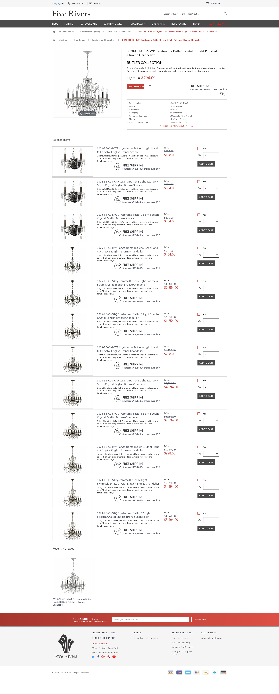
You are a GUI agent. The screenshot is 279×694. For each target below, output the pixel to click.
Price (166, 147)
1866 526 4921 (78, 3)
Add (204, 148)
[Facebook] (98, 656)
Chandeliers (79, 40)
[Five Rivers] (71, 13)
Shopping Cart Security (182, 647)
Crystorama (158, 24)
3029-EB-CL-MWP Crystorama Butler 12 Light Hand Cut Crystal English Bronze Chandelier (128, 448)
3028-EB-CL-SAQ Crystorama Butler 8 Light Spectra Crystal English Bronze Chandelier (128, 415)
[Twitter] (93, 656)
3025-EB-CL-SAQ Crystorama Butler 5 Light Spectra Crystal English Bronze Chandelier (128, 316)
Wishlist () (215, 3)
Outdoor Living (89, 24)
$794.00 (148, 77)
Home (55, 24)
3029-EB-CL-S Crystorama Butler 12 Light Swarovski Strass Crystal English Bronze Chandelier (128, 481)
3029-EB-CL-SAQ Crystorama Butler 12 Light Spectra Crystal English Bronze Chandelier (124, 514)
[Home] (53, 32)
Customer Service (217, 24)
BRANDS (197, 24)
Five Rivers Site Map (180, 642)
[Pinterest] (108, 656)
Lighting (69, 24)
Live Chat (98, 3)
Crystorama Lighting (90, 31)
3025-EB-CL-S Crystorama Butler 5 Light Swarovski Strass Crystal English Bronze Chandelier (128, 282)
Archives (137, 632)
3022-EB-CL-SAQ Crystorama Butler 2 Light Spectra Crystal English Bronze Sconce (128, 216)
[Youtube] (114, 656)
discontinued (136, 86)
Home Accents (178, 24)
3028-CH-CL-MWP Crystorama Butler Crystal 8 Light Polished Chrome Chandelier (72, 602)
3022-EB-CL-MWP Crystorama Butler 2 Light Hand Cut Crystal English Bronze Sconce (127, 150)
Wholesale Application (211, 638)
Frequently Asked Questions (145, 638)
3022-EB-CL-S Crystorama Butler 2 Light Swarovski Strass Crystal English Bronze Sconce (128, 183)
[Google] (103, 656)
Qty (199, 155)
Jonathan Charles (113, 24)
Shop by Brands (66, 31)
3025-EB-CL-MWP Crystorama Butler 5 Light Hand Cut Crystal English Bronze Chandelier (127, 249)
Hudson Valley (137, 24)
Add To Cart (206, 164)
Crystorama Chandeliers (119, 31)
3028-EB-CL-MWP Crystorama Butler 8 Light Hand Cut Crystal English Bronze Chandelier (127, 349)
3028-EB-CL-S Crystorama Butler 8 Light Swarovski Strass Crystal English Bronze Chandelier (128, 382)
